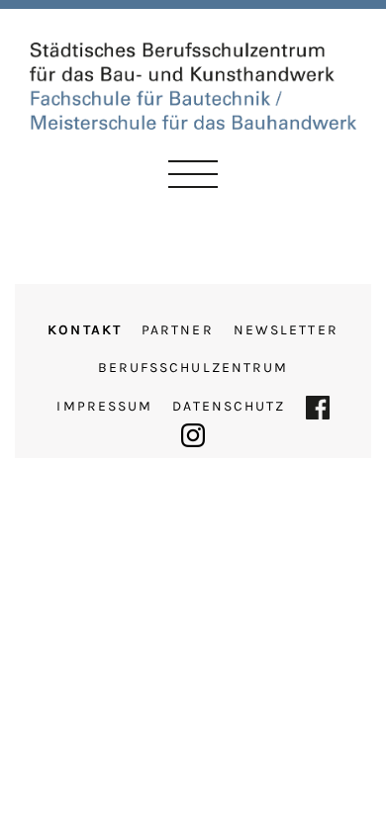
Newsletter (286, 330)
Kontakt (85, 330)
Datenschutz (228, 406)
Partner (178, 330)
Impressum (104, 406)
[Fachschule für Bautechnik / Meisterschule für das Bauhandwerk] (193, 84)
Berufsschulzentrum (193, 367)
